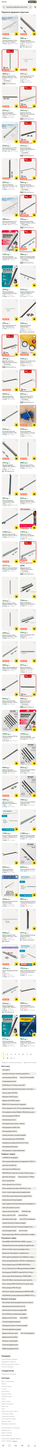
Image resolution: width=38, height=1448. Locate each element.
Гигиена (4, 1389)
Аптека (4, 1399)
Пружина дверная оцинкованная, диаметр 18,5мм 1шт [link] (27, 1006)
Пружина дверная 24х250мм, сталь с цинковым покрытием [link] (8, 870)
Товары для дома (7, 1396)
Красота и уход (6, 1401)
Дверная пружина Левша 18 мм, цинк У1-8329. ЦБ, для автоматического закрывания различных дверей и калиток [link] (27, 257)
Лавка (16, 1445)
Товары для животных (8, 1416)
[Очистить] (30, 7)
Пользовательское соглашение (11, 1428)
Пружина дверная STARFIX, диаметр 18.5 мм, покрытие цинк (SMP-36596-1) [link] (28, 41)
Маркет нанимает (7, 1433)
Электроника (5, 1391)
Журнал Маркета (7, 1435)
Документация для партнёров (10, 1364)
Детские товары (6, 1421)
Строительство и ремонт (9, 1419)
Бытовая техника (7, 1386)
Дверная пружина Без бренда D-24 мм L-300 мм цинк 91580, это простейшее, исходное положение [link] (28, 222)
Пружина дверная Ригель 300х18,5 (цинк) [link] (9, 902)
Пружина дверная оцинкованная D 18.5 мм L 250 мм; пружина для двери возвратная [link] (9, 292)
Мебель (4, 1384)
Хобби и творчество (7, 1404)
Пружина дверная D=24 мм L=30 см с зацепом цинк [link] (9, 222)
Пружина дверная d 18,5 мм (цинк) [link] (27, 635)
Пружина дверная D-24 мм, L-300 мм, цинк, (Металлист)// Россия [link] (9, 326)
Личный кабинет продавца (9, 1359)
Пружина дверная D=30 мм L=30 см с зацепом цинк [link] (9, 148)
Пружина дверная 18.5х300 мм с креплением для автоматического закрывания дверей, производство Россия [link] (26, 326)
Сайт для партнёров (7, 1366)
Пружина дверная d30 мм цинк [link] (10, 971)
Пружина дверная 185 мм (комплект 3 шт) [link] (27, 770)
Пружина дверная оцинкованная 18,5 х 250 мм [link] (9, 257)
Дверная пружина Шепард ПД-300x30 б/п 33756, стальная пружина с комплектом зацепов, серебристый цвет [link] (27, 148)
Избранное (22, 1445)
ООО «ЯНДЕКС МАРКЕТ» (13, 1439)
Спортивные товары (7, 1414)
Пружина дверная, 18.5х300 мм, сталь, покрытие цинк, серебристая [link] (8, 397)
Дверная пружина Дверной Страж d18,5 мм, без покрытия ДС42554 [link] (9, 802)
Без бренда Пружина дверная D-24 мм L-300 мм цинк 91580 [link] (9, 432)
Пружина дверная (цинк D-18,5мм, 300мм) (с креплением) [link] (27, 292)
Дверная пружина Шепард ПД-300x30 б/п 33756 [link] (27, 603)
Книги (3, 1409)
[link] (6, 1069)
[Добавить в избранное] (16, 16)
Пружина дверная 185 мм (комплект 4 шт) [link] (9, 736)
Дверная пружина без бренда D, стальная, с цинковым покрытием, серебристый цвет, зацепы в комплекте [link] (26, 397)
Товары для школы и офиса (10, 1411)
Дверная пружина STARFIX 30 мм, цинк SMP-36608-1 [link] (26, 568)
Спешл (9, 1445)
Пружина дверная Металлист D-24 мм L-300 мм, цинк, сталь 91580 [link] (10, 185)
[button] (35, 7)
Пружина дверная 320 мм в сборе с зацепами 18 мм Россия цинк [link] (10, 836)
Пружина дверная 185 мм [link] (27, 869)
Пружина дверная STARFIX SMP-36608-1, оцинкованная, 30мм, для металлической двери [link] (9, 1006)
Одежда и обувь (6, 1394)
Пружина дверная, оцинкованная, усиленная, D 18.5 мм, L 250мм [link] (28, 432)
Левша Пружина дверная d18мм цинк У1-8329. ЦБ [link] (9, 668)
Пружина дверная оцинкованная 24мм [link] (8, 501)
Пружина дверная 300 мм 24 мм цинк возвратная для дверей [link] (28, 971)
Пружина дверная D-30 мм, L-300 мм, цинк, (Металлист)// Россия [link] (27, 76)
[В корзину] (16, 34)
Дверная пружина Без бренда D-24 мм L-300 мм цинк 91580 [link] (28, 501)
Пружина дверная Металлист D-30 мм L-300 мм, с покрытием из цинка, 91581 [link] (27, 668)
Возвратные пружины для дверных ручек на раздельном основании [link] (27, 361)
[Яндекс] (15, 1441)
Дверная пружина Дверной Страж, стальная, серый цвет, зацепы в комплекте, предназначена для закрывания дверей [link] (26, 701)
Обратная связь (6, 1430)
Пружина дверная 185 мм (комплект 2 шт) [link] (27, 802)
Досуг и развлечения (8, 1381)
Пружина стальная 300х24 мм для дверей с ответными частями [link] (27, 534)
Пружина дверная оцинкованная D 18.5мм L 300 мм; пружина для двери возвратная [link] (9, 1042)
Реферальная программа (9, 1374)
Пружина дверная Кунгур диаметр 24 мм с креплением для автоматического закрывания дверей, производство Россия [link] (27, 935)
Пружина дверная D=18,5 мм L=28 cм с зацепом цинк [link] (9, 41)
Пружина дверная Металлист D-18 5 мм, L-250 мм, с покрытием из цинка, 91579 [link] (9, 113)
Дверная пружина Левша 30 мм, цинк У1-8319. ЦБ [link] (9, 568)
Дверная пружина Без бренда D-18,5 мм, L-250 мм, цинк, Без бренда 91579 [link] (27, 465)
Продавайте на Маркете (9, 1362)
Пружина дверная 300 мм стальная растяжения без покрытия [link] (28, 902)
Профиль (35, 1445)
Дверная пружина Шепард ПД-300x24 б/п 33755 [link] (9, 770)
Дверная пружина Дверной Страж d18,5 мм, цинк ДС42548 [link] (27, 185)
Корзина (28, 1445)
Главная (3, 1445)
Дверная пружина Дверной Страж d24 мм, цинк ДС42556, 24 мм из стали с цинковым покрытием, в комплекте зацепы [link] (27, 113)
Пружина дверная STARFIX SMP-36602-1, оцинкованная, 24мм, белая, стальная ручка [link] (9, 465)
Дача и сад (5, 1406)
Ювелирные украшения (9, 1424)
